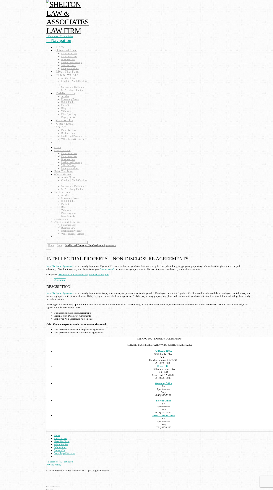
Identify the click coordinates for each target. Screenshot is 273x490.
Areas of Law (60, 438)
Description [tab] (60, 279)
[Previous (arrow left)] (47, 489)
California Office (163, 351)
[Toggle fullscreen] (51, 486)
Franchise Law (80, 274)
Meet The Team (61, 441)
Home (57, 435)
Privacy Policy (53, 464)
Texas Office (163, 366)
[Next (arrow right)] (51, 489)
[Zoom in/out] (47, 486)
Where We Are (61, 444)
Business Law (65, 274)
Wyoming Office (163, 383)
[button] (58, 40)
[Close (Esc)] (58, 486)
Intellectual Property (99, 274)
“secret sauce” (107, 269)
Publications (60, 447)
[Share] (54, 486)
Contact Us (59, 450)
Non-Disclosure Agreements (60, 266)
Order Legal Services (64, 453)
